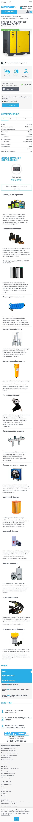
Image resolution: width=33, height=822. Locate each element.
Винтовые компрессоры (8, 748)
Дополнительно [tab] (13, 119)
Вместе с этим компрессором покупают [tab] (16, 187)
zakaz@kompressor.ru (11, 806)
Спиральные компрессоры (9, 755)
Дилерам (3, 793)
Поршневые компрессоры (8, 750)
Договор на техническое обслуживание (16, 63)
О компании (6, 782)
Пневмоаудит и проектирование (10, 771)
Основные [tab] (5, 119)
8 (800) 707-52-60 (26, 6)
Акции (3, 787)
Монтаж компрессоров (8, 773)
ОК (16, 819)
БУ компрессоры (6, 757)
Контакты (4, 796)
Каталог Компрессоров (10, 746)
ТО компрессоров (6, 778)
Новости (3, 789)
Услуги (4, 766)
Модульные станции (7, 759)
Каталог (10, 12)
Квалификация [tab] (8, 676)
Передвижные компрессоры (9, 753)
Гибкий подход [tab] (8, 680)
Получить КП (10, 105)
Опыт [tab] (4, 671)
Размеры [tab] (20, 119)
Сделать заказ (11, 89)
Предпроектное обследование (10, 768)
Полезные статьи (6, 791)
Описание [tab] (28, 119)
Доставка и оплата (6, 784)
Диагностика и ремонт (7, 775)
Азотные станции (6, 762)
